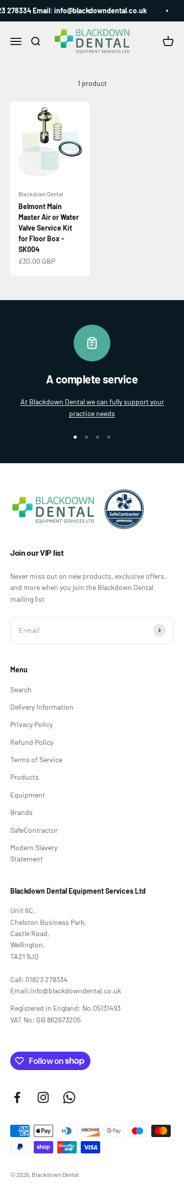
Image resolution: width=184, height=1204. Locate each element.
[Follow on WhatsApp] (69, 1097)
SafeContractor (34, 830)
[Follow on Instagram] (43, 1097)
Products (24, 777)
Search (21, 689)
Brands (21, 812)
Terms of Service (36, 759)
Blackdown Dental (40, 194)
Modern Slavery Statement (33, 853)
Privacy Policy (31, 724)
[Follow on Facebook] (17, 1097)
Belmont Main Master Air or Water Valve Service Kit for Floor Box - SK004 (48, 228)
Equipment (27, 794)
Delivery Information (42, 706)
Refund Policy (31, 742)
